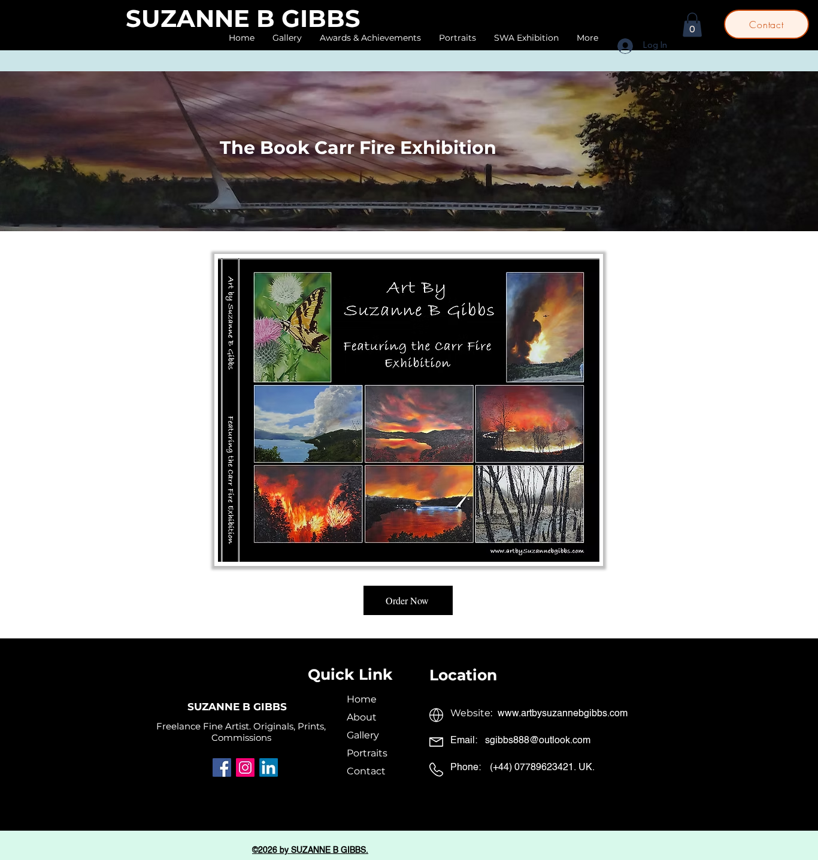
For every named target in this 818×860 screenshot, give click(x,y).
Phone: (465, 768)
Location (463, 675)
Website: (472, 713)
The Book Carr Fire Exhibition (358, 148)
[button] (692, 25)
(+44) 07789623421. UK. (542, 768)
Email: (463, 741)
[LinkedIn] (268, 767)
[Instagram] (245, 767)
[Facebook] (222, 767)
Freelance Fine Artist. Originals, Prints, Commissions (241, 732)
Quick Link (350, 674)
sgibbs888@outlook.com (537, 741)
